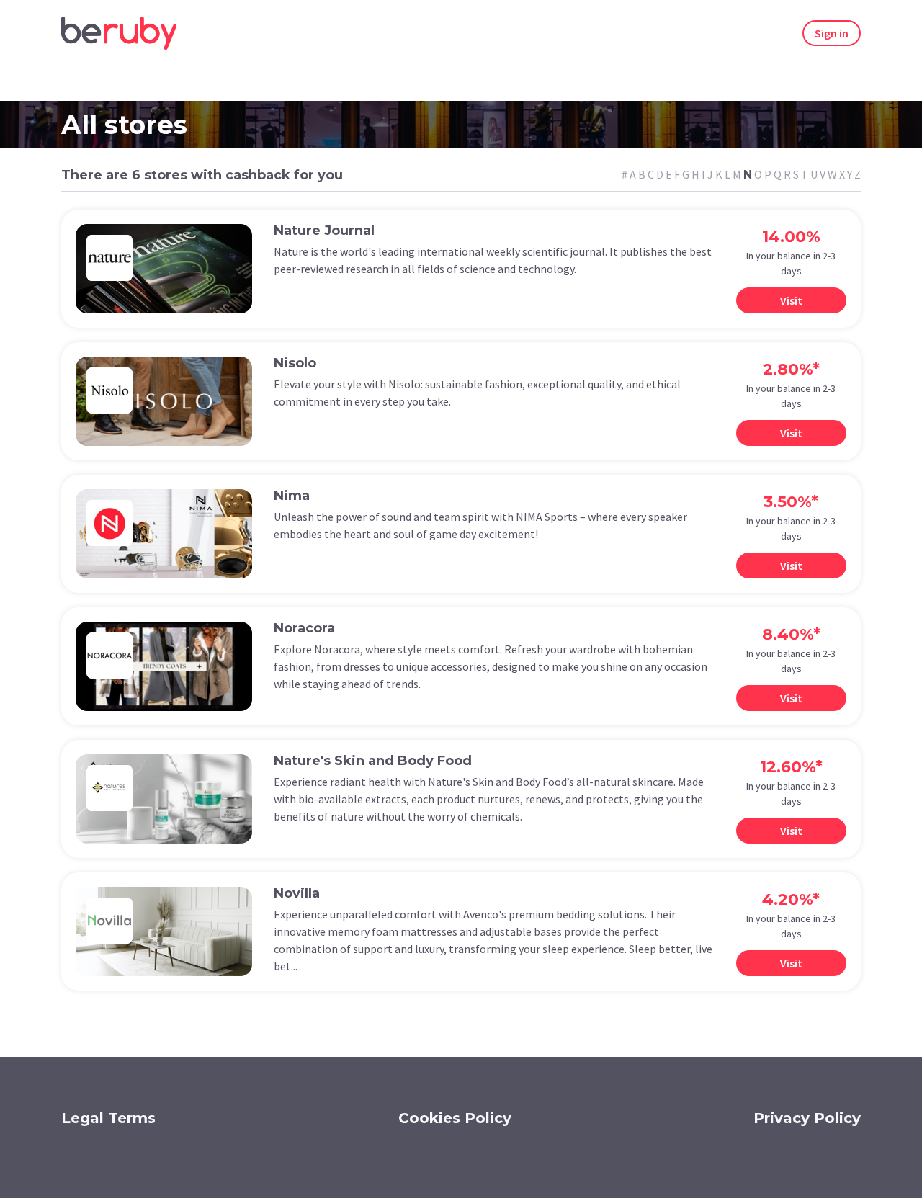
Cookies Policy (454, 1118)
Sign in (832, 33)
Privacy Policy (807, 1118)
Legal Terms (108, 1118)
